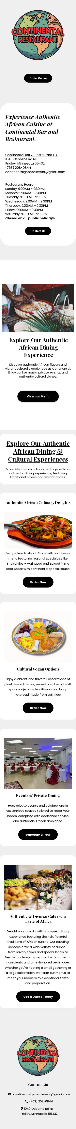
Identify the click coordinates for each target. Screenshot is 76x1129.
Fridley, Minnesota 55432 (39, 1114)
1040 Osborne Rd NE (38, 1108)
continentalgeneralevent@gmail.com (35, 172)
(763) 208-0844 (41, 1101)
